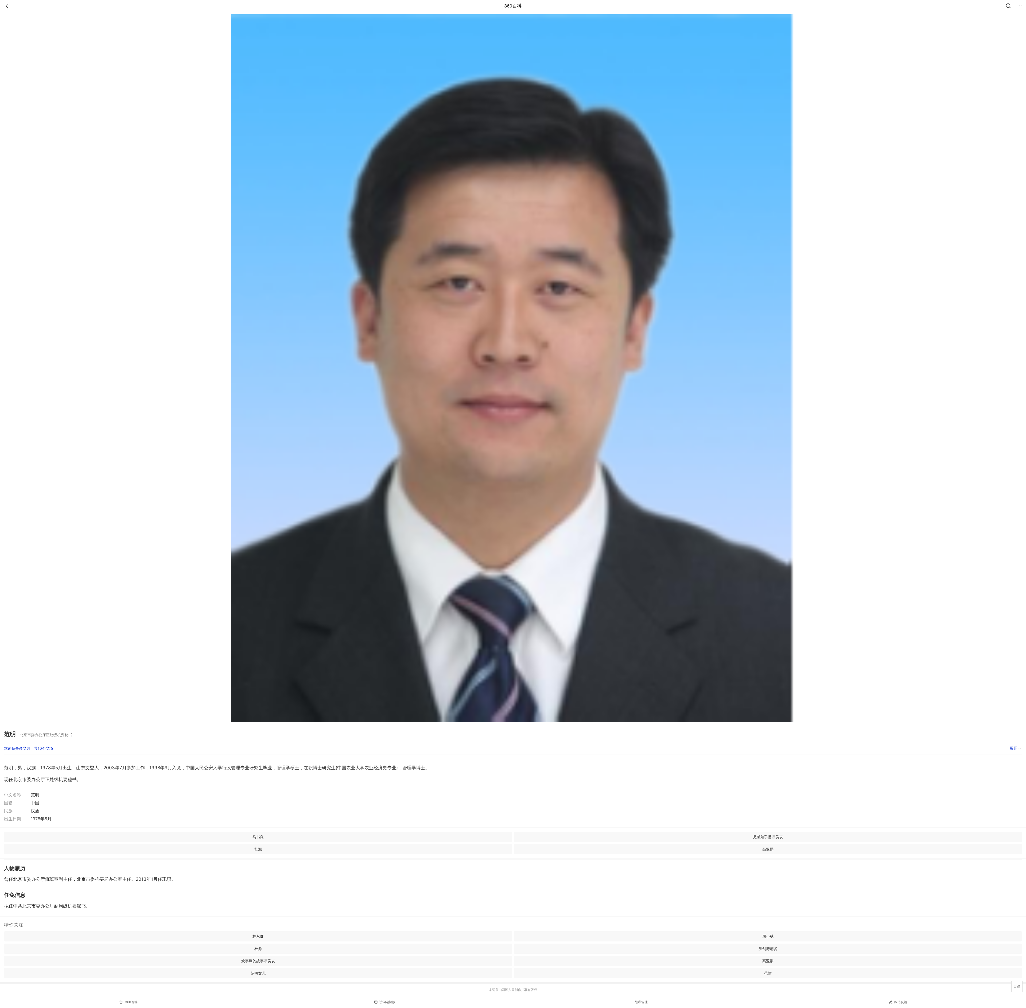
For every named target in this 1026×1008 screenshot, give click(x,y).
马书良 (258, 837)
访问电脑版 (387, 1002)
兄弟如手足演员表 (768, 837)
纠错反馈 (900, 1002)
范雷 (768, 973)
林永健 (258, 936)
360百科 (513, 6)
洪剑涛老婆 (768, 948)
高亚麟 (768, 849)
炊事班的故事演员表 (258, 961)
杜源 (258, 849)
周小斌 (768, 936)
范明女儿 (258, 973)
